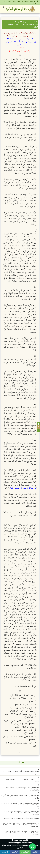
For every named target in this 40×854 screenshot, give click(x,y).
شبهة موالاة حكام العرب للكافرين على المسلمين (20, 818)
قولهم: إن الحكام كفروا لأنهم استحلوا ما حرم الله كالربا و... (20, 804)
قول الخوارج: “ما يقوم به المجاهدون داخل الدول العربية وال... (22, 833)
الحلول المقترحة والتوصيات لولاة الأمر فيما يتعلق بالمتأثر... (22, 780)
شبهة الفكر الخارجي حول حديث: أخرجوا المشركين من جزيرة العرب (21, 824)
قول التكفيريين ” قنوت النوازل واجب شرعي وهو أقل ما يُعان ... (20, 796)
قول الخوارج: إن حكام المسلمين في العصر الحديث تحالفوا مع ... (22, 788)
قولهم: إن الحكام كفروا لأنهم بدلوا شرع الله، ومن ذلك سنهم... (20, 772)
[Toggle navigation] (3, 7)
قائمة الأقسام (30, 21)
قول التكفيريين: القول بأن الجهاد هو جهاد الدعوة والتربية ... (21, 812)
